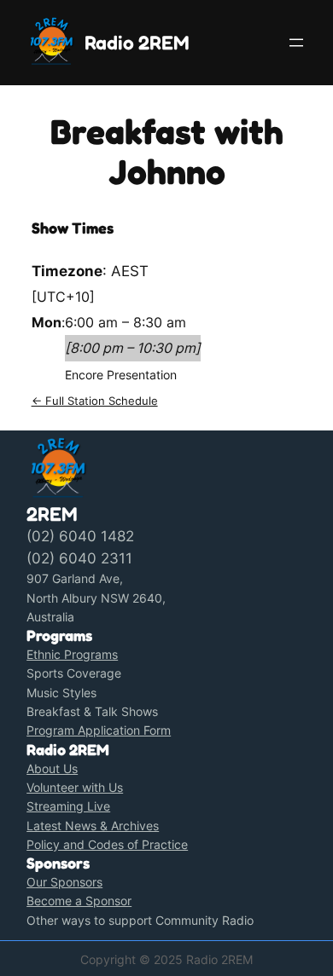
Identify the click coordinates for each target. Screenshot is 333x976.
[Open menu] (296, 42)
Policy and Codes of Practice (107, 844)
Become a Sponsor (78, 900)
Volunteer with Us (74, 787)
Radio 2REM (137, 42)
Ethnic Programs (72, 654)
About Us (52, 768)
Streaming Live (68, 806)
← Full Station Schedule (95, 400)
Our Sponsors (64, 882)
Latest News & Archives (92, 825)
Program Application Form (98, 730)
